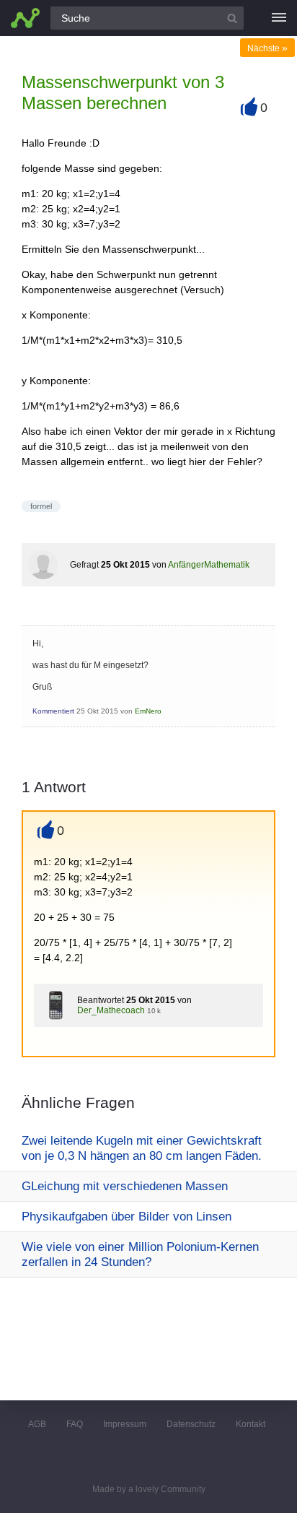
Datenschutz (191, 1424)
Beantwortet (100, 1000)
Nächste (267, 48)
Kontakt (250, 1424)
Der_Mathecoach (111, 1010)
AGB (37, 1424)
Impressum (124, 1424)
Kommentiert (53, 711)
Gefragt (84, 565)
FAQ (74, 1424)
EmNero (148, 711)
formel (41, 506)
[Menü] (279, 18)
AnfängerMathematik (208, 565)
